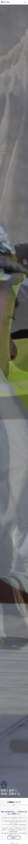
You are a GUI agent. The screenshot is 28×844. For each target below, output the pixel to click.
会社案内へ (14, 837)
